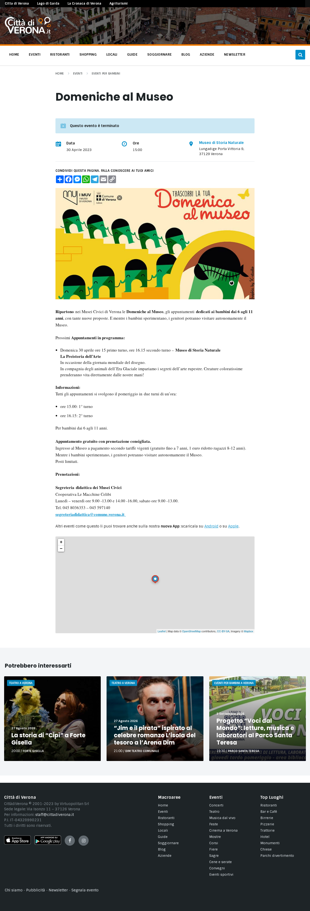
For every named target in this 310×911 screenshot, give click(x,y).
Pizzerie (267, 824)
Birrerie (266, 818)
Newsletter (58, 890)
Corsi (213, 843)
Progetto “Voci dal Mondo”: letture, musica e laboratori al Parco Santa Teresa (255, 731)
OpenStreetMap (191, 631)
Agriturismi (118, 3)
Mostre (215, 837)
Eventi (78, 73)
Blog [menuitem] (185, 54)
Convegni (217, 868)
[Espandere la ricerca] (300, 55)
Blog (162, 849)
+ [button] (61, 541)
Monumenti (270, 843)
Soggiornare (168, 843)
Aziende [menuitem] (207, 54)
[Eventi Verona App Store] (17, 843)
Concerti (216, 805)
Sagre (214, 855)
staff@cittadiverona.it (54, 814)
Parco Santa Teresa (243, 751)
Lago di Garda (48, 3)
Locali (163, 830)
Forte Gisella (33, 751)
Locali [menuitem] (111, 54)
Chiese (266, 849)
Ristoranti (166, 818)
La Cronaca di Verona (84, 3)
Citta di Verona (17, 3)
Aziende (164, 855)
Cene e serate (220, 862)
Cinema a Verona (223, 830)
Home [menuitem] (14, 54)
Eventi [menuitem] (34, 54)
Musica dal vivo (222, 818)
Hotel (265, 837)
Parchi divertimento (277, 855)
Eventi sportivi (221, 874)
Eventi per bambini (106, 73)
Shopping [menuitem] (88, 54)
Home (59, 73)
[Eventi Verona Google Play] (47, 843)
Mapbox (248, 631)
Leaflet (162, 631)
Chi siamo (14, 890)
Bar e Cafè (268, 811)
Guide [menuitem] (132, 54)
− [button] (61, 548)
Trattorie (267, 830)
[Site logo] (28, 32)
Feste (213, 824)
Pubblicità (35, 890)
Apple (233, 526)
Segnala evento (85, 890)
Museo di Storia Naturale (221, 142)
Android (211, 526)
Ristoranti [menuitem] (60, 54)
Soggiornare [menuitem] (159, 54)
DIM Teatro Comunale (142, 751)
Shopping (166, 824)
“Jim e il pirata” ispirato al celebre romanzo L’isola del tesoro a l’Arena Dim (155, 735)
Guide (163, 837)
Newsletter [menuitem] (234, 54)
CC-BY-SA (223, 631)
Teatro (214, 811)
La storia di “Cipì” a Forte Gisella (48, 738)
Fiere (213, 849)
